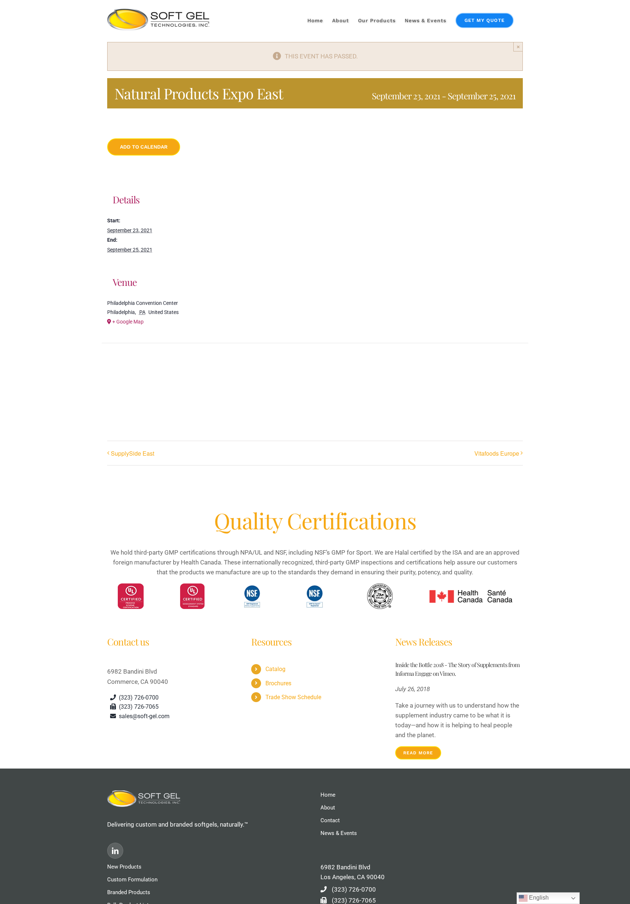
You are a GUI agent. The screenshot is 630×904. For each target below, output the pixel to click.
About (327, 807)
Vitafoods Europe (496, 453)
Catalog (275, 669)
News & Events (338, 833)
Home (327, 795)
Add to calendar (144, 147)
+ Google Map (128, 322)
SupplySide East (132, 453)
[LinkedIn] (115, 851)
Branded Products (128, 892)
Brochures (278, 683)
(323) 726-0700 (354, 889)
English (538, 898)
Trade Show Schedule (293, 697)
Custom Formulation (132, 879)
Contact (330, 820)
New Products (124, 866)
